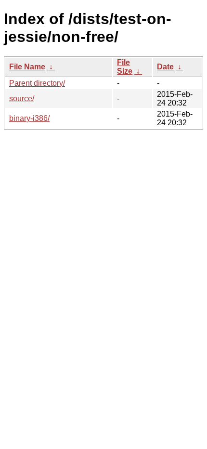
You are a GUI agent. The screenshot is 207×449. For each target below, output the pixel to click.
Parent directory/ (37, 83)
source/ (21, 98)
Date (165, 67)
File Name (27, 67)
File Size (124, 66)
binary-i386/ (29, 118)
